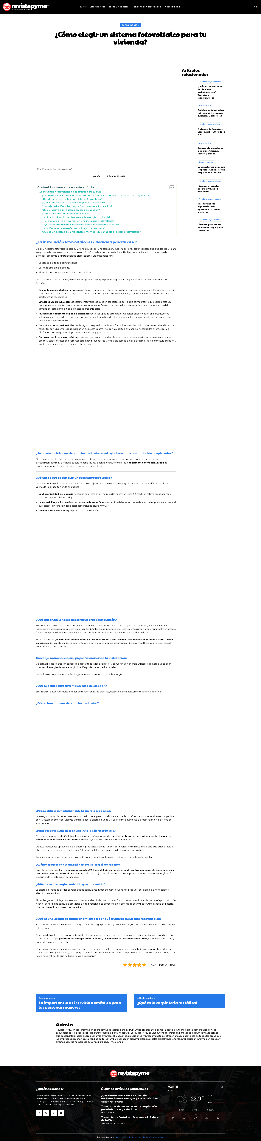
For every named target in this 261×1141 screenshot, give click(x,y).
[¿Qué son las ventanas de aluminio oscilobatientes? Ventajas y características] (188, 87)
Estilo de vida (130, 25)
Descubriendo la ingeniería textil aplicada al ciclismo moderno (209, 208)
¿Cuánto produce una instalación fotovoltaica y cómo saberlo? (82, 224)
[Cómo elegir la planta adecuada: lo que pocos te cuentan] (188, 224)
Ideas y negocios (206, 162)
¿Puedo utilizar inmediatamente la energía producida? (77, 217)
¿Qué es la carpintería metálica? (167, 1002)
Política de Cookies (155, 1137)
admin (96, 176)
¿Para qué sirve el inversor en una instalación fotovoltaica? (80, 221)
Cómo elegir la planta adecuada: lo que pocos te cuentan (210, 227)
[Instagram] (46, 1113)
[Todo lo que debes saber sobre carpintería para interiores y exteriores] (188, 110)
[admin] (89, 176)
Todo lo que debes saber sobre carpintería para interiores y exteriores (211, 112)
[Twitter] (54, 1113)
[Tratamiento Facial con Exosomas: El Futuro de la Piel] (188, 129)
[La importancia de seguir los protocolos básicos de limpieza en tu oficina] (188, 167)
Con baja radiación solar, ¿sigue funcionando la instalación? (77, 206)
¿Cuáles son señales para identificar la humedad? (208, 188)
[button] (255, 7)
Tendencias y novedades (210, 82)
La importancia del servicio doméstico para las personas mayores (80, 1004)
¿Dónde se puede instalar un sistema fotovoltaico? (72, 199)
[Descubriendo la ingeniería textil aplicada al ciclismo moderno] (188, 205)
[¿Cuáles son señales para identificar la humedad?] (188, 186)
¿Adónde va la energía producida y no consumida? (75, 228)
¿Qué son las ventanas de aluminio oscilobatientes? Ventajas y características (210, 92)
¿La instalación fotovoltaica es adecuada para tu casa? (70, 191)
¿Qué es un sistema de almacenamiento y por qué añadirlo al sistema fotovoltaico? (91, 231)
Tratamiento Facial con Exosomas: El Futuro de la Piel (211, 131)
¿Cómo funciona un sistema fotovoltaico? (66, 213)
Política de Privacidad (136, 1137)
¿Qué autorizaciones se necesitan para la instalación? (73, 202)
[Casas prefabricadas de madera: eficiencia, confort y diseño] (188, 148)
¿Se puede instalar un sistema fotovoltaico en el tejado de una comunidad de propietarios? (96, 195)
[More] (178, 53)
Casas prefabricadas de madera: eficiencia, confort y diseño (210, 150)
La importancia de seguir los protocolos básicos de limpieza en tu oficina (211, 169)
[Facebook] (39, 1113)
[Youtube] (61, 1113)
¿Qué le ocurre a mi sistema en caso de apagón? (71, 210)
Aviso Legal (121, 1137)
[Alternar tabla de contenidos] (170, 187)
